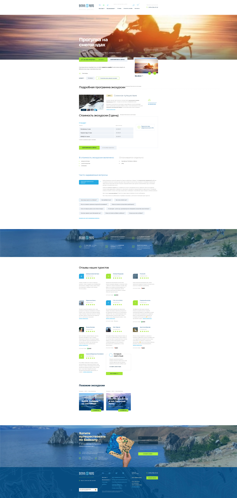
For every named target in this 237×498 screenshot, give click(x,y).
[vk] (100, 5)
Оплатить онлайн (128, 8)
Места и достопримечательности (119, 479)
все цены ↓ (101, 59)
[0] (138, 5)
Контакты (137, 8)
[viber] (123, 473)
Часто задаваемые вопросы (118, 477)
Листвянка (90, 78)
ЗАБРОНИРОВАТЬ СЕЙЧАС (117, 59)
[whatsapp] (103, 5)
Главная (82, 18)
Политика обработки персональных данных (117, 485)
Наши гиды (104, 482)
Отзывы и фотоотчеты (117, 488)
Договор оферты (136, 486)
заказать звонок (152, 477)
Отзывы (119, 8)
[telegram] (107, 5)
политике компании (148, 449)
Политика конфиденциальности (119, 482)
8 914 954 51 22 (153, 7)
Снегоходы (85, 73)
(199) (114, 373)
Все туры (101, 8)
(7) (139, 76)
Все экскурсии (110, 8)
